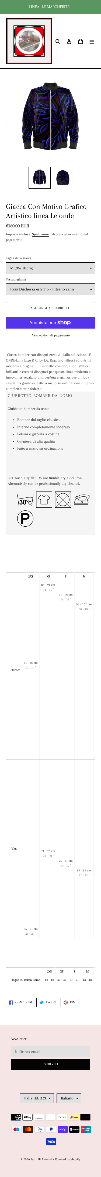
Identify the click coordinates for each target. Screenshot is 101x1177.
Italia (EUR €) (35, 1098)
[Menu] (91, 41)
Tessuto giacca (16, 279)
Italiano (67, 1098)
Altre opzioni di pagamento (51, 335)
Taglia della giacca (18, 258)
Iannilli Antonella (42, 1159)
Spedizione (40, 234)
